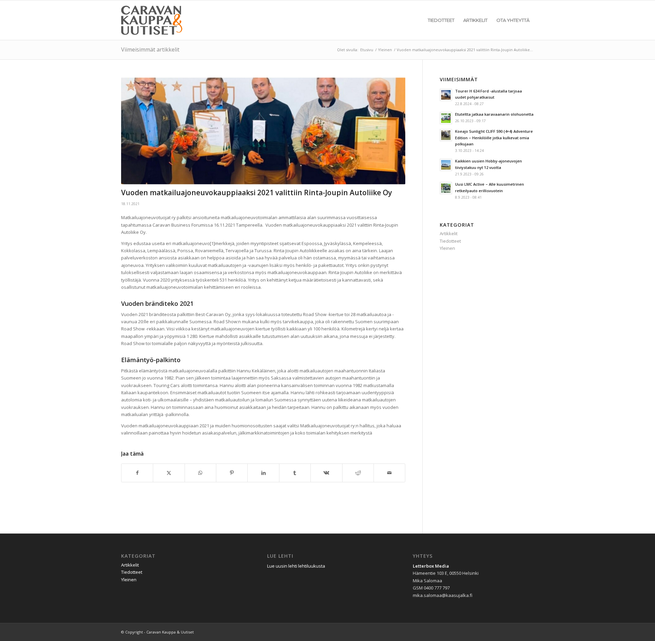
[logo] (153, 20)
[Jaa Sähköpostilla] (389, 473)
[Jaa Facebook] (137, 473)
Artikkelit (448, 233)
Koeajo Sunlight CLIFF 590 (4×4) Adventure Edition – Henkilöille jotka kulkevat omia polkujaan (494, 138)
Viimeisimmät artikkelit (150, 49)
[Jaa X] (168, 473)
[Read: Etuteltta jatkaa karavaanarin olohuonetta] (446, 118)
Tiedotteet (450, 241)
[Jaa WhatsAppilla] (200, 473)
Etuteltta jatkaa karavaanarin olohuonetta (494, 114)
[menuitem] (441, 20)
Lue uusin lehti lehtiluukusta (296, 566)
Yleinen (447, 248)
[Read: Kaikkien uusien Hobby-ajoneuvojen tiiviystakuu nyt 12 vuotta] (446, 165)
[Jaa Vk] (326, 473)
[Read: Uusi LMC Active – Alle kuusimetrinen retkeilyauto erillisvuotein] (446, 188)
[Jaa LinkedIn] (263, 473)
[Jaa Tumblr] (294, 473)
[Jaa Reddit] (358, 473)
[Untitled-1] (263, 131)
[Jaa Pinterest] (231, 473)
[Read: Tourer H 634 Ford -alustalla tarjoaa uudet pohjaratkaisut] (446, 95)
